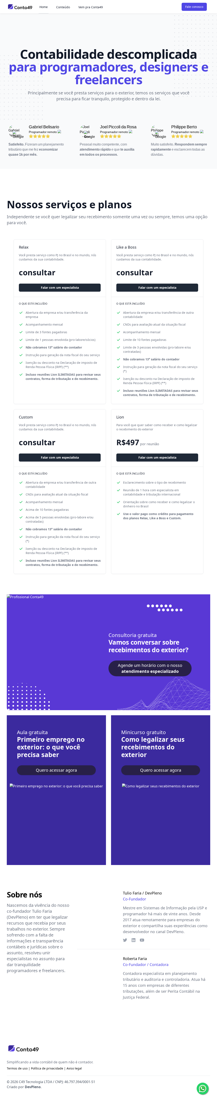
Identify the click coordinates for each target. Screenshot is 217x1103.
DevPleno (33, 1087)
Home (43, 7)
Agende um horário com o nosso (150, 668)
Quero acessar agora (56, 770)
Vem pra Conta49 (90, 7)
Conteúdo (63, 7)
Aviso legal (74, 1068)
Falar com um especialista (60, 288)
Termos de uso (17, 1068)
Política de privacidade (47, 1068)
